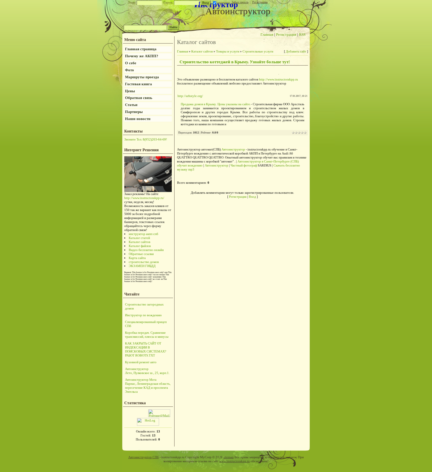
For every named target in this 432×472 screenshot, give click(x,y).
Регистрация (260, 2)
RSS (302, 34)
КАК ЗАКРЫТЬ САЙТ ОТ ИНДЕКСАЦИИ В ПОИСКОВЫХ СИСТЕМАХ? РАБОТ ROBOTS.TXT (145, 349)
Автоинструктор (233, 149)
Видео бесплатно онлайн (146, 250)
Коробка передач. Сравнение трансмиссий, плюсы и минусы (146, 334)
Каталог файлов (140, 246)
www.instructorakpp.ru (234, 461)
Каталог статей (139, 238)
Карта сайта (137, 258)
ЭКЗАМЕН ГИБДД (142, 266)
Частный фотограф (243, 165)
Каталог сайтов (139, 242)
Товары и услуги (227, 51)
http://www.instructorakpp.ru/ (144, 198)
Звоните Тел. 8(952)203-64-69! (145, 139)
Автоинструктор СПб (143, 457)
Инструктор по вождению (143, 315)
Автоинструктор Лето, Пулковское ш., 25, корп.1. (147, 371)
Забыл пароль (240, 2)
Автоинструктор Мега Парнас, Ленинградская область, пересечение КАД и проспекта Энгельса (147, 386)
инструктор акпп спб (143, 234)
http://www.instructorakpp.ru (278, 79)
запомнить (223, 2)
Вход (252, 196)
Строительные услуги (257, 51)
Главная (266, 34)
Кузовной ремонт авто (140, 362)
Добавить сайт (296, 51)
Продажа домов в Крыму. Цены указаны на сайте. (216, 104)
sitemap (228, 457)
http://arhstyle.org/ (190, 96)
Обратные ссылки (141, 254)
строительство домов (144, 262)
